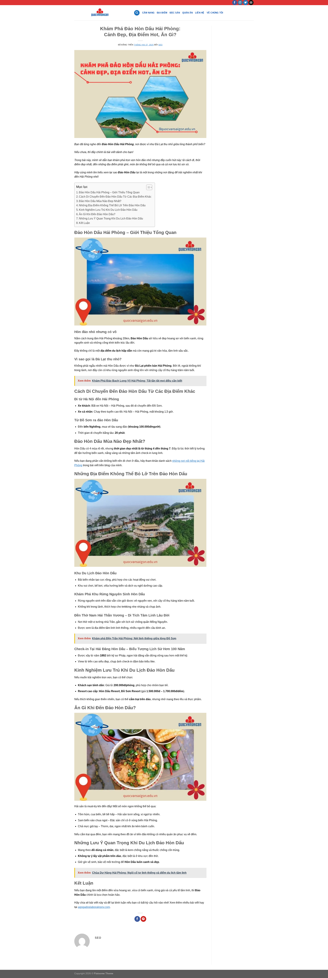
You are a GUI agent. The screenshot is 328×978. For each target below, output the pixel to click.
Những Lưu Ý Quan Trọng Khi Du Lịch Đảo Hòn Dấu (111, 218)
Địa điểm (162, 12)
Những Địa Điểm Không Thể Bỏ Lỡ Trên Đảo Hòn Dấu (112, 205)
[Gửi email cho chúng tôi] (251, 2)
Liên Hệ (199, 12)
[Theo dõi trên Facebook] (234, 2)
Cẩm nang (148, 12)
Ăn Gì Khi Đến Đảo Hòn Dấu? (97, 214)
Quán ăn (187, 12)
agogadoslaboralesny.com (94, 907)
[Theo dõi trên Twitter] (245, 2)
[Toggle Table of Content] (147, 187)
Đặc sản (175, 12)
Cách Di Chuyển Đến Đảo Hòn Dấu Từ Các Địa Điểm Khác (115, 196)
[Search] (137, 13)
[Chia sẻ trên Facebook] (137, 919)
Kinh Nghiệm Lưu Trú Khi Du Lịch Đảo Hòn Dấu (108, 209)
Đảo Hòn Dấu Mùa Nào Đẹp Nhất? (100, 201)
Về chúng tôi (215, 12)
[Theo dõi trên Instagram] (240, 2)
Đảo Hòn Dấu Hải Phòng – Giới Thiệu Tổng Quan (109, 192)
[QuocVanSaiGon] (101, 12)
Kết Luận (84, 222)
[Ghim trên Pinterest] (143, 919)
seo (160, 45)
